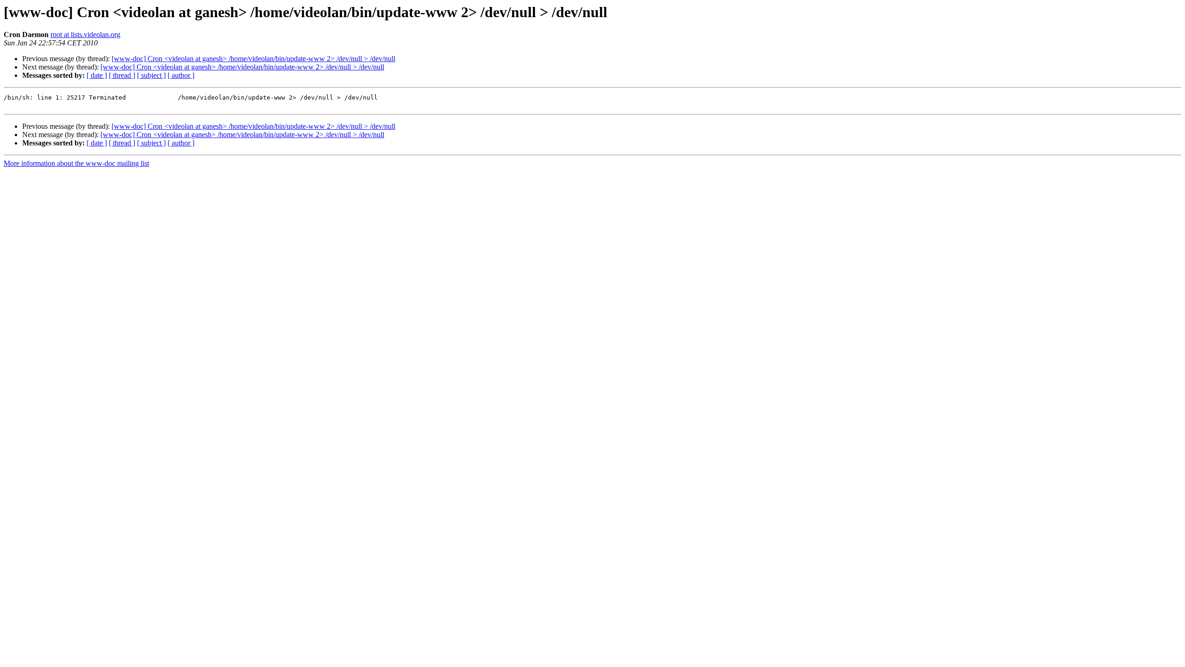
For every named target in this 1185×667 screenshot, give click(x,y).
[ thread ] (122, 75)
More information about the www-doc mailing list (76, 163)
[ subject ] (151, 75)
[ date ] (97, 75)
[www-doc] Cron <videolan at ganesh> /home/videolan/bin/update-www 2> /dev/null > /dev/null (253, 59)
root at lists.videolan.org (85, 34)
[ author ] (181, 75)
